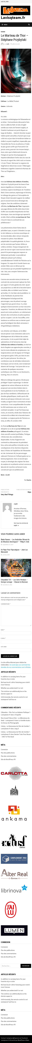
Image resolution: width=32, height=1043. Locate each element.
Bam (27, 1040)
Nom (3, 630)
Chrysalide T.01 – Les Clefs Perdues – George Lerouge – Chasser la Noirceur (14, 581)
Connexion (4, 749)
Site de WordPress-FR (8, 759)
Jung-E (16, 729)
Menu (5, 24)
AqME (7, 44)
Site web (3, 646)
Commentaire (5, 604)
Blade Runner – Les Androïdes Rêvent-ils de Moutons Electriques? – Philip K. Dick (15, 540)
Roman (3, 32)
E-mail (3, 638)
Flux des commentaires (8, 756)
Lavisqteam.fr (13, 17)
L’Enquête (17, 715)
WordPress (21, 1040)
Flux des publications (8, 753)
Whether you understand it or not (12, 688)
